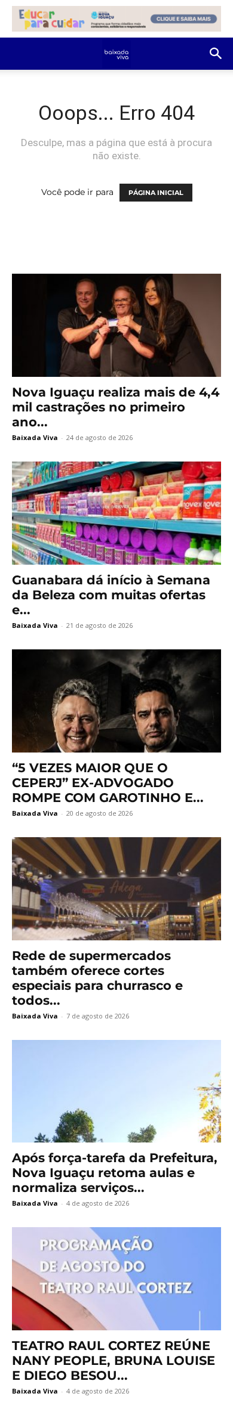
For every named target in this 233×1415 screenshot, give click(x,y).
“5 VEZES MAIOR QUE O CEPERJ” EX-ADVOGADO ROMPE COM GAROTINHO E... (108, 782)
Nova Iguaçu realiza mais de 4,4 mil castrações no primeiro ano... (115, 407)
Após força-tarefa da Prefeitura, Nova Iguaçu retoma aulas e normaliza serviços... (114, 1172)
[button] (216, 54)
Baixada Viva (35, 437)
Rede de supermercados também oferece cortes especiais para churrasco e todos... (97, 978)
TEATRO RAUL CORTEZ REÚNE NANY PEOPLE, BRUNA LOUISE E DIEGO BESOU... (113, 1360)
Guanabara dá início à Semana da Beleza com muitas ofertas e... (111, 594)
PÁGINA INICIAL (155, 192)
